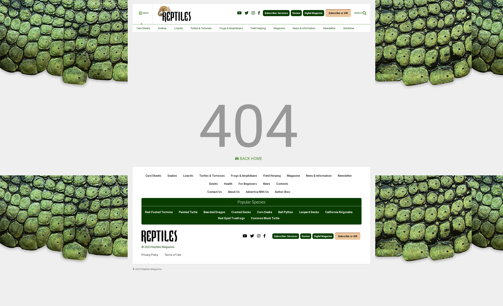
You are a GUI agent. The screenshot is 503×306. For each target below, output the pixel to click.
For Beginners (248, 183)
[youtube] (239, 13)
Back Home (250, 158)
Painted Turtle (188, 212)
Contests (282, 183)
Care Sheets (143, 28)
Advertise (348, 28)
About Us (234, 191)
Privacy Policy (149, 254)
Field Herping (258, 28)
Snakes (162, 28)
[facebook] (259, 13)
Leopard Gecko (309, 212)
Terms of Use (172, 254)
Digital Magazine (314, 13)
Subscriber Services (276, 13)
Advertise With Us (257, 191)
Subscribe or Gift (338, 13)
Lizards (178, 28)
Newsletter (329, 28)
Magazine (279, 28)
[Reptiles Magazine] (173, 22)
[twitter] (247, 13)
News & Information (304, 28)
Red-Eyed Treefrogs (231, 218)
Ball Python (285, 212)
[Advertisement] (251, 61)
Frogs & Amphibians (231, 28)
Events (213, 183)
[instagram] (253, 13)
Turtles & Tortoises (201, 28)
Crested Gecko (241, 212)
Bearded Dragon (214, 212)
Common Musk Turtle (265, 218)
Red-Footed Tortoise (159, 212)
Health (228, 183)
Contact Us (214, 191)
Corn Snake (264, 212)
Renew (296, 13)
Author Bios (282, 191)
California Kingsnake (338, 212)
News (266, 183)
